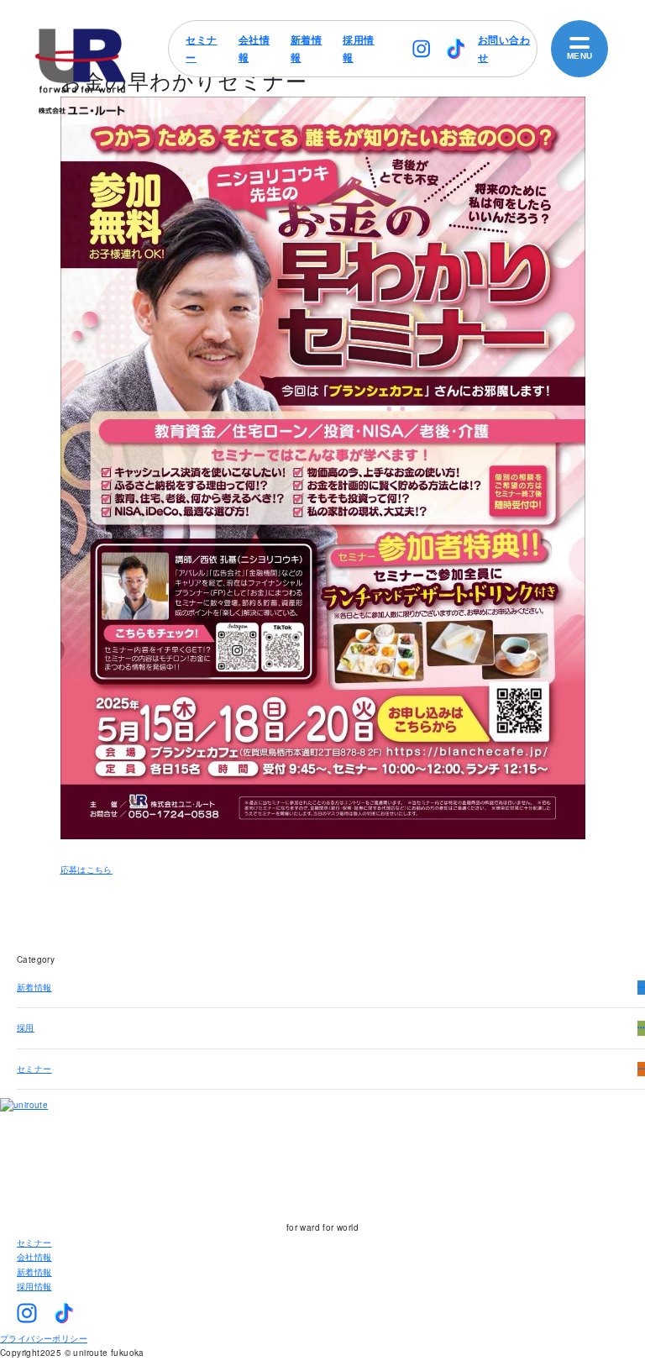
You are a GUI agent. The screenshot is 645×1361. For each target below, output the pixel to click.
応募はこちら (86, 869)
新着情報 (34, 987)
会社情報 (34, 1257)
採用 (25, 1027)
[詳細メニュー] (641, 988)
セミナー (34, 1069)
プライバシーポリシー (43, 1338)
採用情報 (34, 1286)
